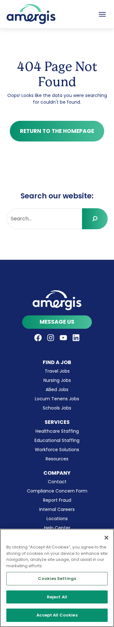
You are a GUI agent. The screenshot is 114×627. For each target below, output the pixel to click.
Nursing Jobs (57, 380)
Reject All (57, 597)
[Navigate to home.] (57, 300)
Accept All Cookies (56, 615)
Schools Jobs (57, 408)
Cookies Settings (57, 578)
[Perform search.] (95, 218)
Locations (57, 518)
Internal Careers (57, 509)
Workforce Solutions (57, 449)
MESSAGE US (57, 322)
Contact (57, 482)
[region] (57, 578)
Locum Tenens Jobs (57, 399)
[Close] (106, 538)
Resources (57, 459)
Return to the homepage (57, 131)
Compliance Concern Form (57, 491)
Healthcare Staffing (57, 431)
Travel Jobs (57, 371)
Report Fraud (57, 500)
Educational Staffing (57, 440)
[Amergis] (31, 14)
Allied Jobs (57, 389)
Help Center (57, 528)
